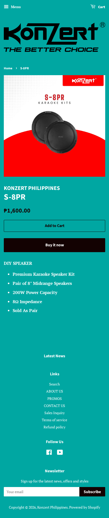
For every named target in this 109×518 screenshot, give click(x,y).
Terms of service (54, 419)
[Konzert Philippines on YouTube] (60, 453)
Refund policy (54, 427)
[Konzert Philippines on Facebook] (49, 453)
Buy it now (54, 245)
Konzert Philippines (52, 507)
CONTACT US (54, 405)
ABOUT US (54, 391)
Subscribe (92, 492)
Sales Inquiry (54, 412)
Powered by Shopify (84, 507)
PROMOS (54, 398)
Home (8, 68)
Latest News (54, 356)
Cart (101, 7)
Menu (15, 6)
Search (54, 384)
